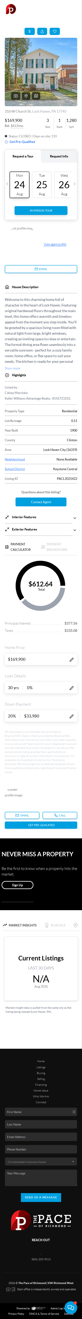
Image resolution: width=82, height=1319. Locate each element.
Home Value (41, 1090)
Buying (41, 1073)
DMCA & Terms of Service (44, 1313)
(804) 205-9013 (41, 1259)
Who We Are (41, 1096)
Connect (41, 1102)
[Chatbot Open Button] (70, 1307)
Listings (40, 1067)
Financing (41, 1084)
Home (41, 1061)
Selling (41, 1078)
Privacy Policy (16, 1313)
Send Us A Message (41, 1197)
